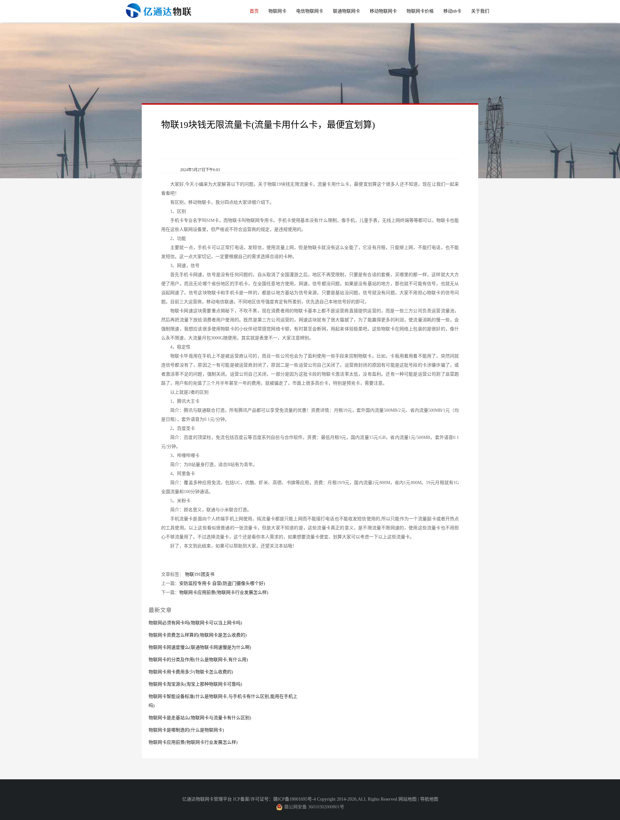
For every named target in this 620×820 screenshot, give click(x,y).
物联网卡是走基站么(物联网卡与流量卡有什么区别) (200, 717)
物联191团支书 (199, 574)
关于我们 (480, 11)
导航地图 (429, 799)
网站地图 (407, 799)
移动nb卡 (452, 11)
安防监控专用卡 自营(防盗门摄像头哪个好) (222, 583)
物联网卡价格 (420, 11)
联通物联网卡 (346, 11)
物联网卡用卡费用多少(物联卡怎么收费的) (191, 671)
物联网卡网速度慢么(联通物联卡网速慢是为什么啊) (200, 647)
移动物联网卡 (383, 11)
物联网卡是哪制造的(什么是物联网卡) (186, 730)
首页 (254, 11)
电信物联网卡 (309, 11)
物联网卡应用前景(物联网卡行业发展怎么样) (223, 592)
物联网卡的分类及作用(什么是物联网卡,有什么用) (198, 659)
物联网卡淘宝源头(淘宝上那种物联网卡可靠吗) (195, 684)
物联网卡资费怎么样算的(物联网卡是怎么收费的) (198, 635)
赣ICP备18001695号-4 (294, 799)
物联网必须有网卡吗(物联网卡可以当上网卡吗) (195, 622)
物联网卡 (277, 11)
